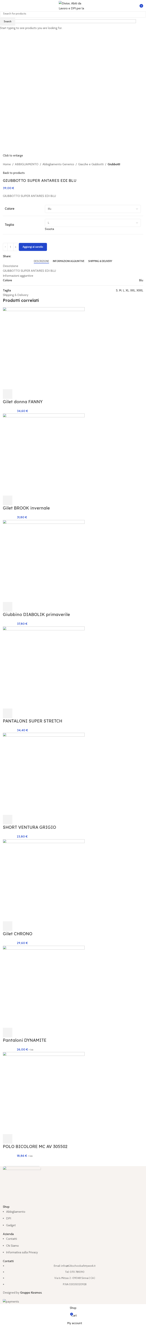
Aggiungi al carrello (33, 246)
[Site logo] (73, 5)
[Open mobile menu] (4, 6)
